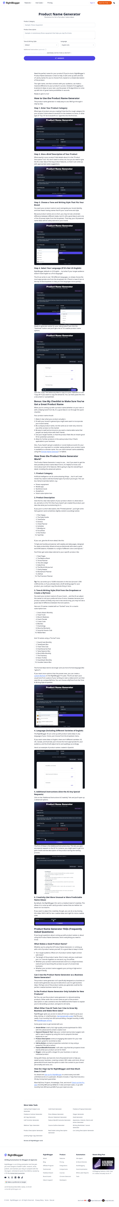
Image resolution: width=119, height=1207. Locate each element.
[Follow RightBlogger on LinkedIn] (15, 1177)
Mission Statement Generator (57, 1117)
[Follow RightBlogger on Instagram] (12, 1177)
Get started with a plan (65, 1016)
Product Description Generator (33, 1130)
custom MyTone (39, 676)
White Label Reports (82, 1173)
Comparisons (64, 1169)
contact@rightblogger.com (12, 1189)
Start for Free (103, 3)
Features (28, 3)
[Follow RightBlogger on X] (9, 1177)
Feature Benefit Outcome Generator (59, 1120)
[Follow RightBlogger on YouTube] (5, 1177)
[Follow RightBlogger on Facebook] (19, 1177)
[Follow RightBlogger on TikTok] (22, 1177)
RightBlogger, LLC (15, 1200)
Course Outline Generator (56, 1125)
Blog (44, 1162)
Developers (63, 1180)
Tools (77, 1176)
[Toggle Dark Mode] (114, 2)
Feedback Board (48, 1173)
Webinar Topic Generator (31, 1125)
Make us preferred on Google (17, 1182)
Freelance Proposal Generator (82, 1109)
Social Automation (81, 1169)
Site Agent (79, 1158)
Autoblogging (80, 1165)
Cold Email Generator (55, 1109)
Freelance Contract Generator (33, 1114)
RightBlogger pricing (44, 1021)
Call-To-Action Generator (31, 1120)
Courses (62, 1173)
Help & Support (48, 1180)
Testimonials (47, 1169)
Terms (47, 1200)
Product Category (29, 21)
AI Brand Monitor (81, 1162)
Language (64, 41)
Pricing (50, 3)
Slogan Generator (78, 1114)
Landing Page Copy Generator (33, 1136)
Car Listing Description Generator (83, 1130)
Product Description (30, 29)
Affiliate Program (48, 1165)
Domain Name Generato (49, 452)
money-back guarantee (17, 1173)
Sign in (92, 3)
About (45, 1158)
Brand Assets (47, 1176)
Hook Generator (78, 1117)
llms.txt (52, 1200)
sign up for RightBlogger (53, 1075)
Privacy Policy (39, 1200)
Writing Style (30, 41)
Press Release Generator (56, 1114)
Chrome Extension (65, 1176)
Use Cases (39, 3)
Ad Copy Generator (30, 1117)
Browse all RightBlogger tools (33, 1140)
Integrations (63, 1165)
